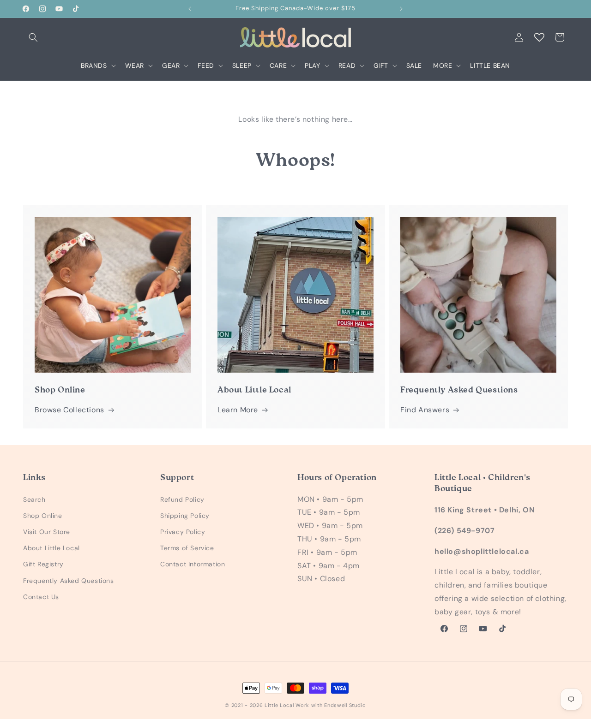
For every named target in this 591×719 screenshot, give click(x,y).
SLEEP (242, 65)
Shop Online (42, 515)
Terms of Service (187, 548)
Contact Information (192, 564)
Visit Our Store (46, 532)
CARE (278, 65)
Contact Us (41, 597)
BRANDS (94, 65)
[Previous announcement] (190, 9)
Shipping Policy (185, 515)
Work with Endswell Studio (331, 705)
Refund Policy (182, 499)
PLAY (312, 65)
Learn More (237, 410)
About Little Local (51, 548)
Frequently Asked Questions (68, 580)
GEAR (171, 65)
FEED (206, 65)
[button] (33, 37)
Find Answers (424, 410)
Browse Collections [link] (69, 410)
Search (34, 499)
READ (347, 65)
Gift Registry (43, 564)
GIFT (381, 65)
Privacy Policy (182, 532)
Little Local (279, 705)
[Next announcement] (401, 9)
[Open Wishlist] (539, 37)
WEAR (134, 65)
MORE (442, 65)
